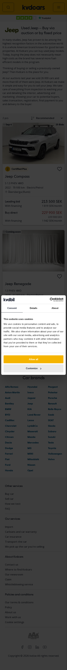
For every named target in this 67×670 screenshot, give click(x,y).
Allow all (33, 359)
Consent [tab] (12, 308)
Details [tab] (33, 308)
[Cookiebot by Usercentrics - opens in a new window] (49, 300)
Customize (32, 368)
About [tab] (55, 308)
